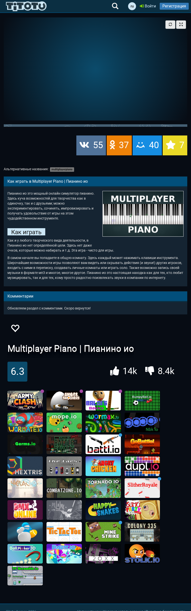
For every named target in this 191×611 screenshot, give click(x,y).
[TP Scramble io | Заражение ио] (25, 576)
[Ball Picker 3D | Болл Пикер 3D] (25, 554)
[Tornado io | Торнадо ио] (103, 488)
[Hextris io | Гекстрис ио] (25, 466)
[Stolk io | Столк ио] (142, 554)
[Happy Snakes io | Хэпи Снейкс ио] (103, 510)
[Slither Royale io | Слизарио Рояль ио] (142, 488)
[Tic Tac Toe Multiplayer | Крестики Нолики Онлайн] (64, 532)
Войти (150, 6)
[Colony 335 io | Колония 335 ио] (142, 532)
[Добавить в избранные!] (14, 330)
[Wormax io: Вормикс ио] (103, 423)
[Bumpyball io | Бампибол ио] (142, 401)
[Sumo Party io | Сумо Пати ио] (142, 510)
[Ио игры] (26, 6)
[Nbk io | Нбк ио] (142, 423)
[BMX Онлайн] (25, 510)
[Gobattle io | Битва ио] (142, 444)
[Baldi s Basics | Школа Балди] (103, 401)
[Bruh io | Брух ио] (64, 444)
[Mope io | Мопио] (64, 423)
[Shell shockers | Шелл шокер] (64, 401)
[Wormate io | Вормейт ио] (25, 423)
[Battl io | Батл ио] (103, 444)
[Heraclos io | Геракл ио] (25, 488)
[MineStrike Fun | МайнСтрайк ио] (103, 532)
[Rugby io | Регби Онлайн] (25, 532)
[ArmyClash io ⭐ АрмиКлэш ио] (25, 401)
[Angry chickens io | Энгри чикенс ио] (103, 466)
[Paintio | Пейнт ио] (64, 554)
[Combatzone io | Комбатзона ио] (64, 488)
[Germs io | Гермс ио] (25, 444)
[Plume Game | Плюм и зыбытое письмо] (64, 510)
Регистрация (174, 6)
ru (132, 6)
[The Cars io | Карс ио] (64, 466)
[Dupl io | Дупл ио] (142, 466)
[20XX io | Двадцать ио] (103, 554)
